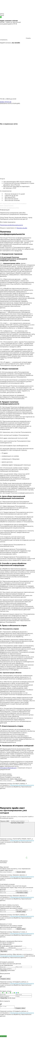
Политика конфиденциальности (11, 225)
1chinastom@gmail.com (8, 768)
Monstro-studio (22, 228)
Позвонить (29, 1049)
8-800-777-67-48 (5, 102)
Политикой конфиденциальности (22, 785)
